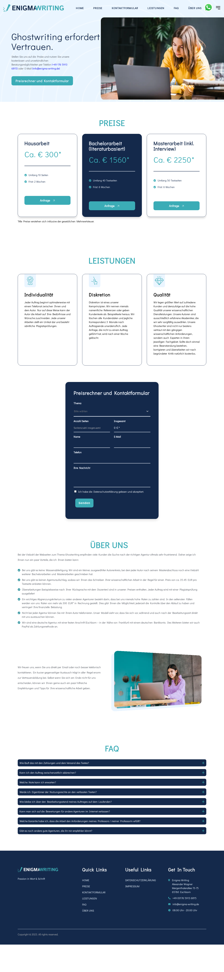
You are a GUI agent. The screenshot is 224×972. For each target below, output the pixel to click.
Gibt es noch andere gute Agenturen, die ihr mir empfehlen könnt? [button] (56, 830)
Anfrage (45, 200)
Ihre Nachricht (82, 467)
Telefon (78, 452)
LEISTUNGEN (156, 8)
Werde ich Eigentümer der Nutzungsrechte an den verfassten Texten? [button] (58, 792)
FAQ (176, 8)
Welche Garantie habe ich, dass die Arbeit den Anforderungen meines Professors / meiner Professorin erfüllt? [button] (80, 821)
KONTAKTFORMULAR (125, 8)
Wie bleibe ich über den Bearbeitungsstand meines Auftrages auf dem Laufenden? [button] (66, 801)
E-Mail (117, 436)
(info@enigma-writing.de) (46, 68)
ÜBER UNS (195, 8)
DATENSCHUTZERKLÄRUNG (140, 880)
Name (77, 436)
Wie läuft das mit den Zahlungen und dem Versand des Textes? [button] (54, 763)
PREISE (97, 8)
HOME (80, 8)
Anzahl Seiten (81, 421)
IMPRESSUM (132, 886)
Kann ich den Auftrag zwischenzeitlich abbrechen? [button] (48, 772)
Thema (77, 403)
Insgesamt (119, 421)
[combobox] (74, 411)
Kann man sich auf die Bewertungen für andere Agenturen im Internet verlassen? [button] (65, 811)
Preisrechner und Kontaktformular (42, 81)
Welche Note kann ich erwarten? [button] (38, 782)
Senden (84, 503)
